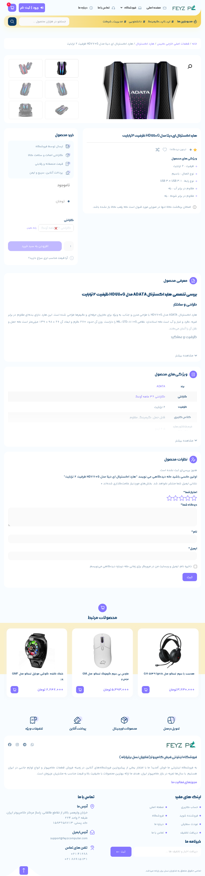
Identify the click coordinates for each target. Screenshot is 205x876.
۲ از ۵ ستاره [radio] (188, 498)
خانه (194, 44)
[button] (189, 66)
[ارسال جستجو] (12, 21)
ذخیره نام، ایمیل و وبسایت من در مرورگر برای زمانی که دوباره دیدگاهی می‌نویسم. (140, 566)
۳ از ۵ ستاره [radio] (182, 498)
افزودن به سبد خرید (35, 246)
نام (194, 531)
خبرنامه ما (193, 842)
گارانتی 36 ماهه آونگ (150, 396)
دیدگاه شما (189, 504)
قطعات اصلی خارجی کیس (173, 44)
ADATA (160, 386)
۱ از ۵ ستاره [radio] (194, 498)
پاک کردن (31, 228)
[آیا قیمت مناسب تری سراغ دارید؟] (72, 258)
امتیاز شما (190, 492)
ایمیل (192, 548)
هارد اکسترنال (145, 44)
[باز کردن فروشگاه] (121, 8)
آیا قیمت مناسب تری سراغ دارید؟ (48, 258)
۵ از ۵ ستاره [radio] (169, 498)
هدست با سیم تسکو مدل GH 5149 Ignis (169, 674)
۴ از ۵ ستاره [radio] (176, 498)
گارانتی (69, 220)
